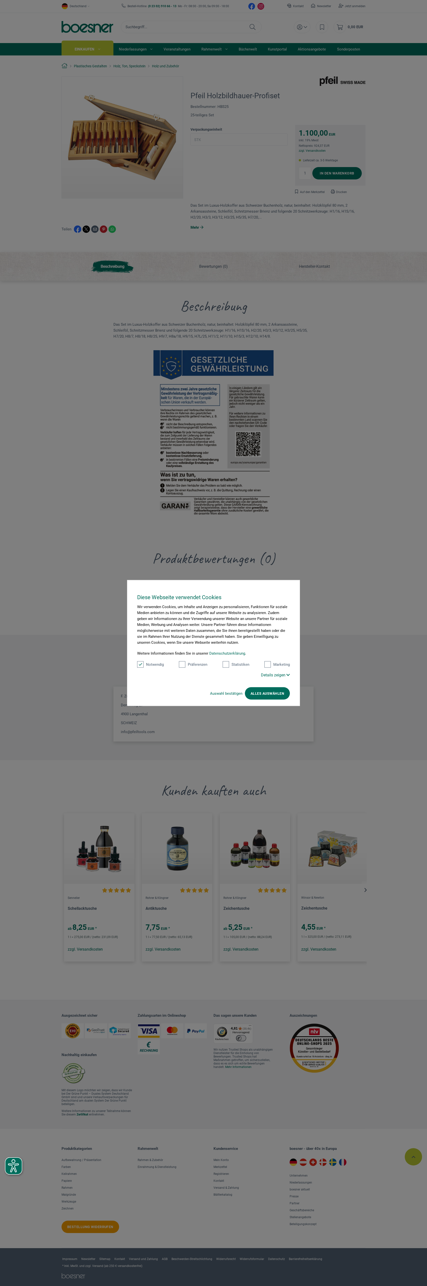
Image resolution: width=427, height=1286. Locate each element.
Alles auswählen (267, 693)
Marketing (281, 664)
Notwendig (155, 664)
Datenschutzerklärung (227, 653)
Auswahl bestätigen (226, 693)
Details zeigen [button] (273, 675)
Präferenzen (197, 664)
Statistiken (240, 664)
